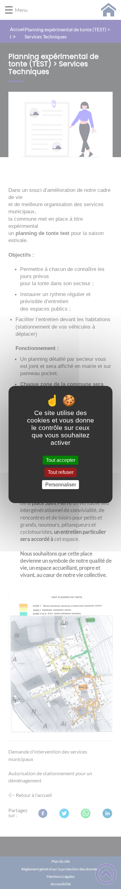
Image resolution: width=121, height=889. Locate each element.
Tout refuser (61, 472)
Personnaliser (60, 484)
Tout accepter (60, 460)
